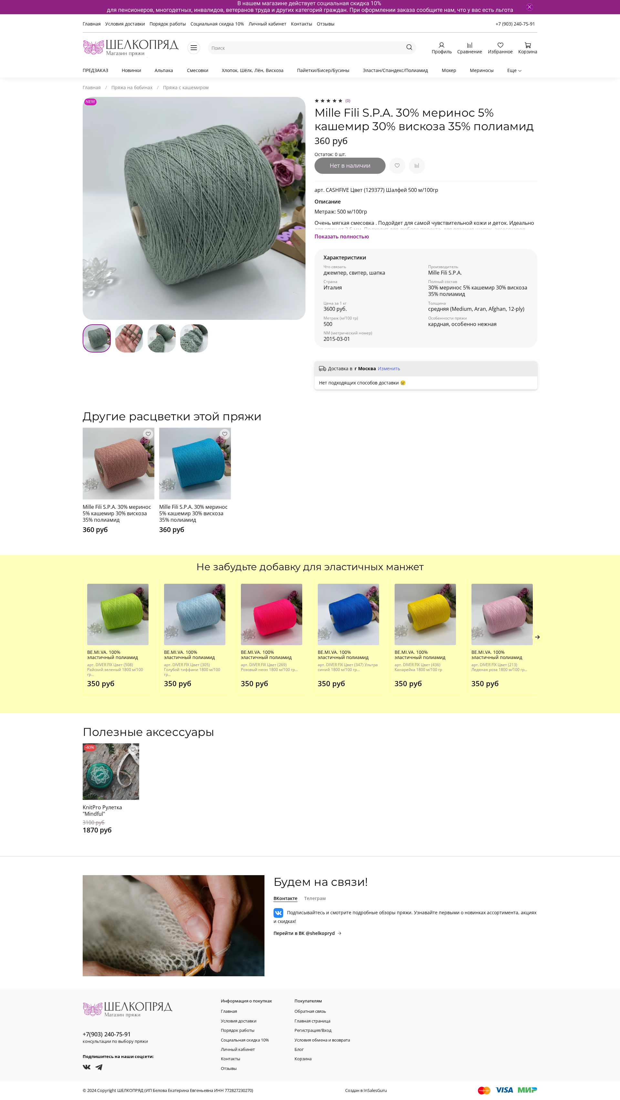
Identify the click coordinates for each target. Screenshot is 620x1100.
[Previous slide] (91, 208)
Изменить (389, 369)
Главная (92, 24)
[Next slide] (296, 208)
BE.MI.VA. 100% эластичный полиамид (112, 654)
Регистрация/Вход (312, 1030)
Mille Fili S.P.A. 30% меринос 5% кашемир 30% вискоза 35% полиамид (117, 513)
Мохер (449, 70)
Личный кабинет (267, 24)
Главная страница (312, 1021)
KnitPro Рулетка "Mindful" (102, 810)
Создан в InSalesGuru (366, 1090)
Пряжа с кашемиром (186, 87)
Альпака (164, 70)
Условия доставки (125, 24)
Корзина (303, 1059)
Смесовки (197, 70)
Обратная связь (310, 1011)
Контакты (301, 24)
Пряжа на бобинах (131, 87)
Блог (299, 1049)
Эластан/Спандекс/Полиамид (395, 70)
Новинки (131, 70)
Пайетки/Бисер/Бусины (323, 70)
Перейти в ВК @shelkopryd (304, 933)
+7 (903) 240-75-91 (515, 24)
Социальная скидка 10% (217, 24)
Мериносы (482, 70)
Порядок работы (168, 24)
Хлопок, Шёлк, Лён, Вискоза (253, 70)
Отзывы (326, 24)
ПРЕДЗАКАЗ (95, 70)
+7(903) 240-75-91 (107, 1034)
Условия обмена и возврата (322, 1040)
